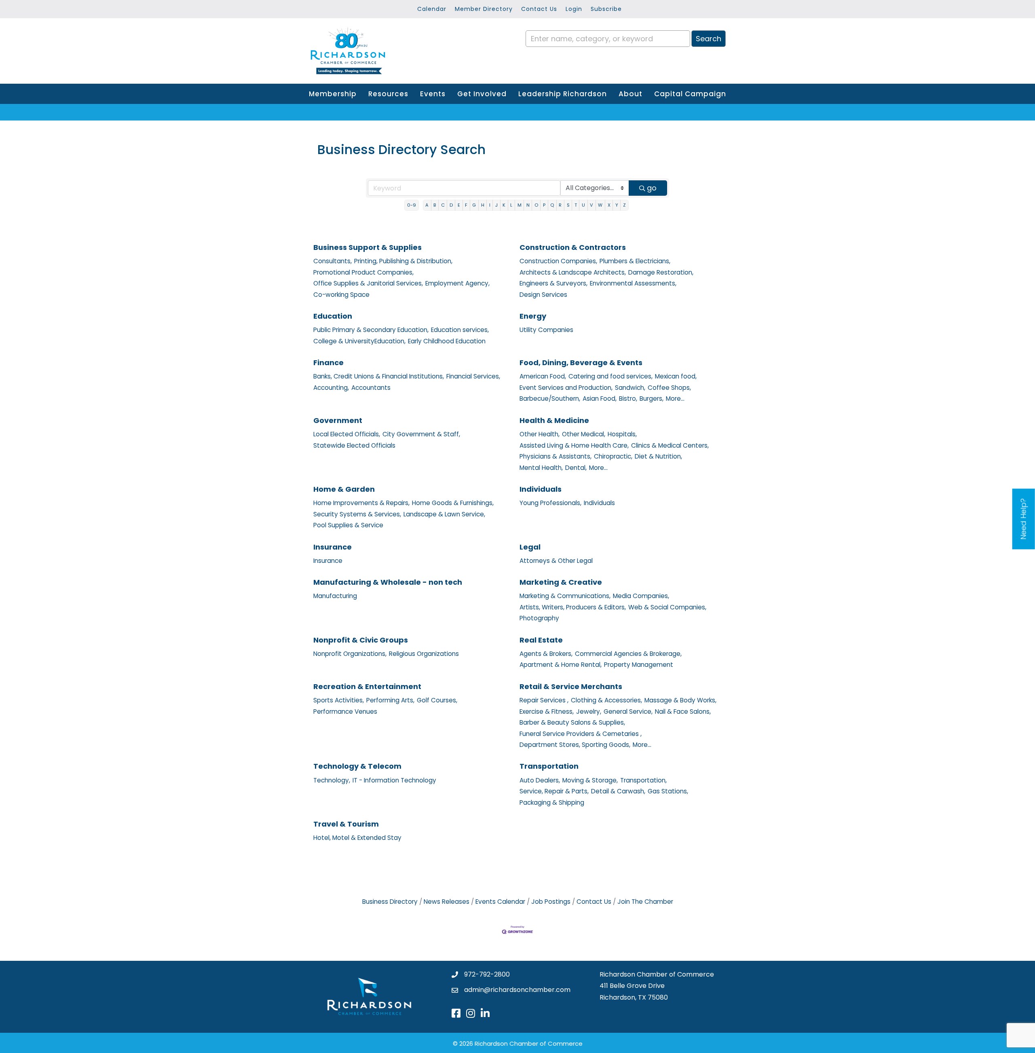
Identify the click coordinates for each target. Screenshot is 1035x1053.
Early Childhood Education (447, 341)
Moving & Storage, (590, 780)
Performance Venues (345, 711)
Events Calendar (500, 901)
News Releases (446, 901)
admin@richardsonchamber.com (517, 989)
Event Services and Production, (566, 387)
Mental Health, (541, 467)
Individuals (541, 489)
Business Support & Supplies (367, 247)
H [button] (482, 205)
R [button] (560, 205)
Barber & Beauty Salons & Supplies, (572, 722)
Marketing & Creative (561, 582)
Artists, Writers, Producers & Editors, (573, 607)
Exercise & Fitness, (547, 711)
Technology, (331, 780)
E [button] (459, 205)
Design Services (543, 294)
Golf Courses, (437, 700)
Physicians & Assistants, (555, 456)
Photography (539, 618)
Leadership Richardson (562, 94)
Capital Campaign (690, 94)
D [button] (451, 205)
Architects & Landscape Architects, (573, 272)
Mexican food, (676, 376)
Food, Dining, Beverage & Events (581, 362)
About (630, 94)
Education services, (460, 330)
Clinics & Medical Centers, (670, 445)
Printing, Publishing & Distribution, (403, 261)
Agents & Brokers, (546, 653)
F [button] (466, 205)
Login (574, 9)
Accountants (371, 387)
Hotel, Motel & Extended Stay (357, 837)
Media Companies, (641, 596)
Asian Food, (600, 398)
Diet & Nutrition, (658, 456)
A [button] (427, 205)
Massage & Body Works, (680, 700)
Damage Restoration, (660, 272)
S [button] (568, 205)
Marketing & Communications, (565, 596)
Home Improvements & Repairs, (361, 503)
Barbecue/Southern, (550, 398)
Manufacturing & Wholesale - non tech (387, 582)
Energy (533, 316)
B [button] (434, 205)
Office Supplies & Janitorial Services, (368, 283)
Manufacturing (335, 596)
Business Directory (390, 901)
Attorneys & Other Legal (556, 560)
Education (332, 316)
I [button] (489, 205)
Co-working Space (341, 294)
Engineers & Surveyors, (553, 283)
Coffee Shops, (669, 387)
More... (675, 398)
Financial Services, (473, 376)
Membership (333, 94)
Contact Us (539, 9)
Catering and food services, (610, 376)
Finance (328, 362)
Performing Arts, (390, 700)
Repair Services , (544, 700)
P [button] (544, 205)
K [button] (504, 205)
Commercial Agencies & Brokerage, (628, 653)
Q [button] (552, 205)
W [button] (600, 205)
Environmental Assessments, (633, 283)
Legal (530, 547)
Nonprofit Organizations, (350, 653)
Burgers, (651, 398)
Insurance (332, 547)
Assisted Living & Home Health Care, (574, 445)
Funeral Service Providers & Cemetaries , (581, 733)
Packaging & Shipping (552, 802)
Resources (388, 94)
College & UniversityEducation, (359, 341)
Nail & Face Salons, (683, 711)
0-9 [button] (411, 205)
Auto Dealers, (540, 780)
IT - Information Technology (394, 780)
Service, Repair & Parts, (554, 791)
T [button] (576, 205)
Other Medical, (583, 434)
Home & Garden (344, 489)
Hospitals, (622, 434)
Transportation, (643, 780)
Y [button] (616, 205)
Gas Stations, (668, 791)
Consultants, (332, 261)
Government (337, 420)
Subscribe (606, 9)
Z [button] (624, 205)
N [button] (528, 205)
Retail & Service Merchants (571, 686)
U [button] (583, 205)
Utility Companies (546, 330)
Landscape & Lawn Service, (444, 514)
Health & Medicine (554, 420)
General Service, (628, 711)
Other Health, (540, 434)
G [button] (474, 205)
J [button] (496, 205)
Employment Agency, (457, 283)
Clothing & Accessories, (606, 700)
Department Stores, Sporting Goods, (575, 744)
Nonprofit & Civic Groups (360, 640)
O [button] (536, 205)
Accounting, (331, 387)
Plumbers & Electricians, (635, 261)
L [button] (511, 205)
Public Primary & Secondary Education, (371, 330)
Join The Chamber (645, 901)
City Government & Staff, (421, 434)
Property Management (638, 664)
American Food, (543, 376)
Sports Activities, (338, 700)
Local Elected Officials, (346, 434)
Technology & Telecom (357, 766)
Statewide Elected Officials (354, 445)
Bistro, (628, 398)
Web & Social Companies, (667, 607)
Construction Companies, (558, 261)
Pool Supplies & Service (348, 525)
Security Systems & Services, (357, 514)
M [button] (520, 205)
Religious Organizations (424, 653)
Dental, (576, 467)
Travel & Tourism (346, 824)
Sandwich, (630, 387)
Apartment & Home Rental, (561, 664)
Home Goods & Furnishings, (453, 503)
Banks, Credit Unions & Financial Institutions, (378, 376)
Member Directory (484, 9)
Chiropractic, (613, 456)
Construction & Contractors (573, 247)
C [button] (443, 205)
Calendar (431, 9)
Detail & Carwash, (618, 791)
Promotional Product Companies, (363, 272)
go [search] (652, 188)
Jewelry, (588, 711)
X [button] (609, 205)
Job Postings (550, 901)
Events (433, 94)
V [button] (591, 205)
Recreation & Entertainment (367, 686)
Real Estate (541, 640)
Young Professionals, (550, 503)
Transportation (549, 766)
